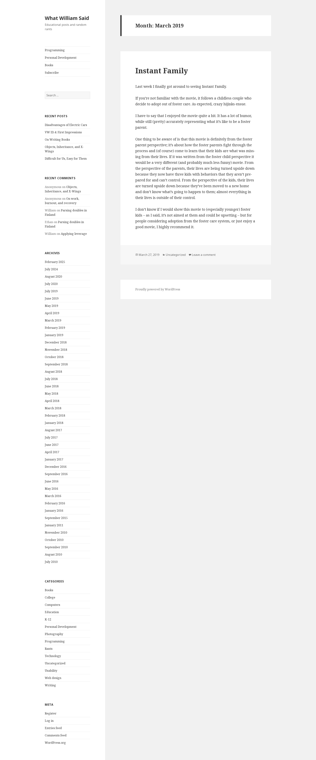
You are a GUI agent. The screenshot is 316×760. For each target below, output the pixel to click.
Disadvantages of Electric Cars (66, 125)
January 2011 (54, 525)
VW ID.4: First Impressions (63, 132)
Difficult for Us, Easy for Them (66, 159)
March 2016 (53, 496)
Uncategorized (55, 663)
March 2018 (53, 408)
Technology (53, 656)
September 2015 (56, 518)
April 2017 (52, 452)
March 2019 (53, 320)
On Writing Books (57, 140)
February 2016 (55, 503)
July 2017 (51, 437)
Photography (54, 634)
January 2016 (54, 511)
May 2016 (51, 489)
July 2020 (51, 284)
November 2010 (56, 533)
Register (51, 713)
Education (52, 612)
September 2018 (56, 364)
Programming (55, 50)
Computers (52, 605)
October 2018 (54, 357)
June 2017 (52, 445)
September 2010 (56, 547)
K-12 (48, 619)
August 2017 (53, 430)
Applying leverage (74, 234)
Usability (51, 671)
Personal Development (60, 58)
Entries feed (53, 728)
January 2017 (54, 459)
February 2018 (55, 415)
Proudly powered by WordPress (157, 289)
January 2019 (54, 335)
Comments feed (56, 735)
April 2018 (52, 401)
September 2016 (56, 474)
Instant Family (161, 70)
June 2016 (52, 481)
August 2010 (53, 554)
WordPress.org (55, 743)
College (50, 597)
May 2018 (51, 394)
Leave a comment (204, 255)
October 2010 (54, 540)
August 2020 (53, 276)
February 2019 (55, 328)
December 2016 (56, 467)
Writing (50, 685)
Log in (49, 721)
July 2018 (51, 379)
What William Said (67, 18)
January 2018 (54, 423)
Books (49, 65)
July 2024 (51, 269)
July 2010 (51, 562)
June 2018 (52, 386)
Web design (53, 678)
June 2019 (52, 298)
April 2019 (52, 313)
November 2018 (56, 350)
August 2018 (53, 372)
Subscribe (52, 73)
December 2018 (56, 342)
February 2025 (55, 262)
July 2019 (51, 291)
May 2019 (51, 306)
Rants (48, 649)
